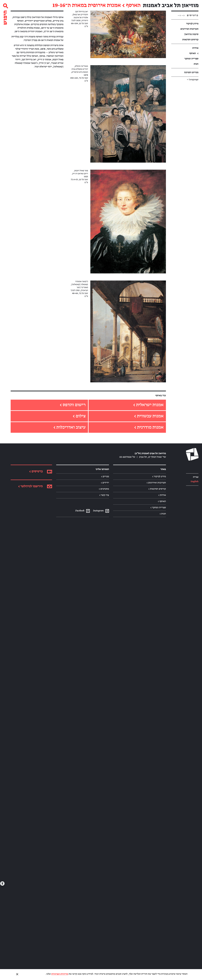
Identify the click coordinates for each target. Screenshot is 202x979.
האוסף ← (162, 501)
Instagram (98, 510)
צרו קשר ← (104, 495)
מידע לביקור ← (159, 476)
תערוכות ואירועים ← (156, 482)
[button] (128, 34)
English (194, 481)
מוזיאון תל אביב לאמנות (170, 5)
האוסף (133, 5)
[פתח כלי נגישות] (2, 883)
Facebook (79, 510)
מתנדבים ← (104, 489)
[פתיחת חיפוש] (5, 13)
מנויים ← (105, 476)
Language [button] (192, 79)
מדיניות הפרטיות (59, 974)
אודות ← (162, 495)
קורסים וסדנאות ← (157, 489)
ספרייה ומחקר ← (158, 507)
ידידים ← (105, 482)
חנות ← (163, 513)
